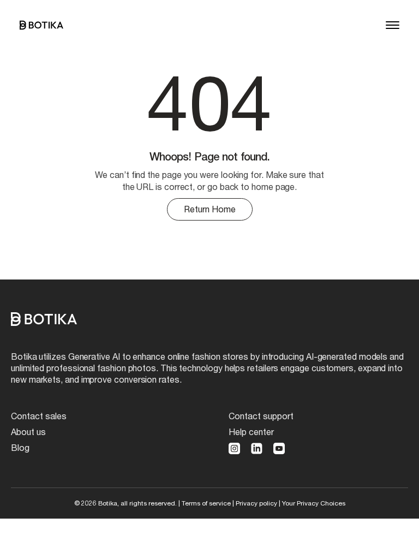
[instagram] (234, 448)
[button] (392, 25)
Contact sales (39, 416)
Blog (20, 447)
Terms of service (206, 503)
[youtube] (279, 448)
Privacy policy (256, 503)
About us (28, 431)
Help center (251, 431)
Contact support (261, 416)
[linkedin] (256, 448)
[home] (41, 25)
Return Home (210, 209)
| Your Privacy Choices (312, 503)
